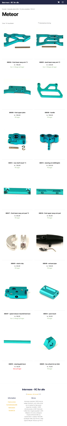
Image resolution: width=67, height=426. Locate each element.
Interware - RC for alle (32, 394)
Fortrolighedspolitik (11, 404)
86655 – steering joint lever (17, 364)
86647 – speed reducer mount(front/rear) (17, 314)
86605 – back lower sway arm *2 (49, 62)
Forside (4, 9)
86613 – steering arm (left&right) (49, 163)
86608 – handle (50, 112)
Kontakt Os (12, 410)
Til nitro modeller (25, 9)
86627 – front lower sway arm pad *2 (17, 213)
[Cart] (58, 2)
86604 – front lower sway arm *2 (17, 62)
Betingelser (12, 407)
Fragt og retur (12, 402)
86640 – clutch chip (17, 263)
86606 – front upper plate (17, 112)
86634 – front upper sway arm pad (50, 213)
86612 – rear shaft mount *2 (17, 163)
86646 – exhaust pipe (50, 263)
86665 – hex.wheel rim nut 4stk (50, 364)
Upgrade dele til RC (13, 9)
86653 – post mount (49, 314)
